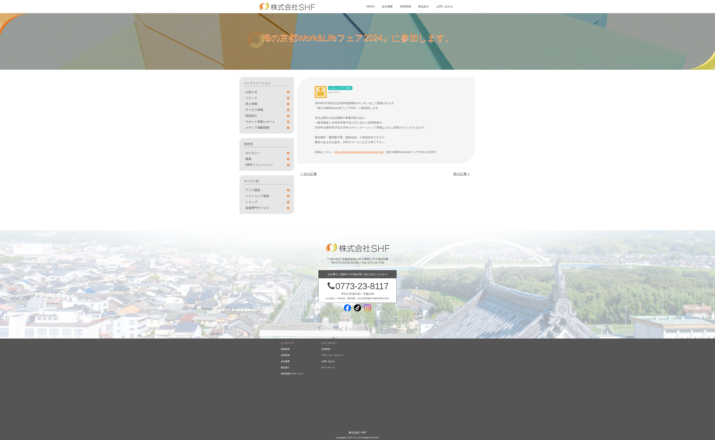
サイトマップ (328, 367)
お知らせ (251, 92)
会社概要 (387, 6)
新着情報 (285, 349)
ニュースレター (329, 343)
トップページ (287, 343)
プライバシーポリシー (332, 355)
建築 (248, 158)
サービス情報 (254, 109)
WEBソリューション (259, 164)
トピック (251, 97)
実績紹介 (251, 115)
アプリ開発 (252, 190)
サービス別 (251, 181)
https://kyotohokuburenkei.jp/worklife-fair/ (359, 152)
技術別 (248, 144)
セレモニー (252, 152)
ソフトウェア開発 (257, 196)
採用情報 (405, 6)
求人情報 (251, 103)
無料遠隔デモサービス (292, 373)
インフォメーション (257, 83)
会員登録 (325, 349)
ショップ (251, 202)
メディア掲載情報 (257, 127)
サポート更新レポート (260, 121)
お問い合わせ (444, 6)
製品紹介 (423, 6)
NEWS (370, 6)
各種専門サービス (257, 207)
